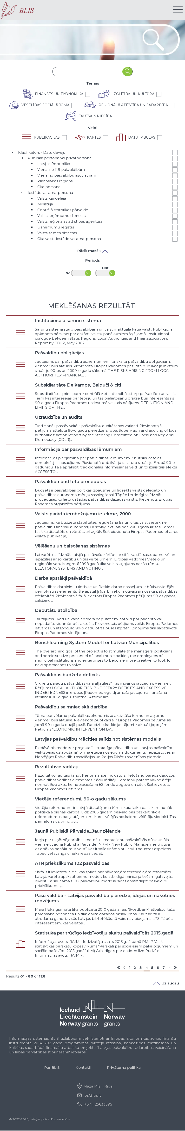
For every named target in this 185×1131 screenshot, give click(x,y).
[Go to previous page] (124, 967)
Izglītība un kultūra (133, 94)
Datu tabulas (141, 137)
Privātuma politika (124, 1067)
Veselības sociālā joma (45, 105)
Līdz (105, 268)
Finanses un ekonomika (59, 94)
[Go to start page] (118, 967)
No (68, 273)
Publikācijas (47, 137)
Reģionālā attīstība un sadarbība (133, 105)
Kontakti (83, 1067)
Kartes (94, 137)
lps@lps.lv (92, 1095)
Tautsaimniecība (95, 116)
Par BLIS (52, 1067)
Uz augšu (170, 983)
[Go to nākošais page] (169, 967)
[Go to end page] (175, 967)
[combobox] (87, 71)
